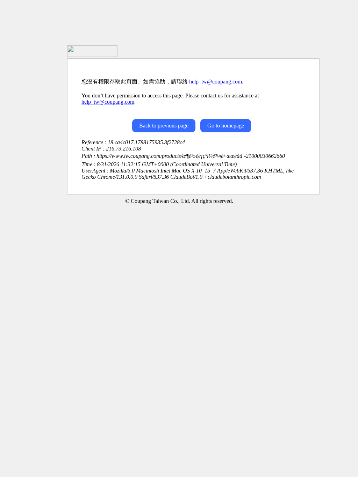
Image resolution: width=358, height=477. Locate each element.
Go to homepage (225, 126)
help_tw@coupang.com (215, 82)
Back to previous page (163, 126)
